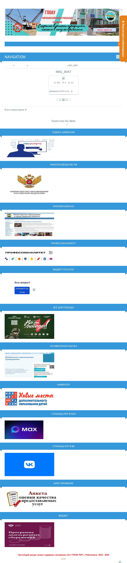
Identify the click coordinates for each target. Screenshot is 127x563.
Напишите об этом (22, 290)
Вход (70, 124)
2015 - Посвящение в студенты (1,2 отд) (47, 65)
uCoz (63, 559)
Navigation (15, 56)
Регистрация (60, 124)
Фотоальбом (20, 65)
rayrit (75, 91)
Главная (8, 65)
